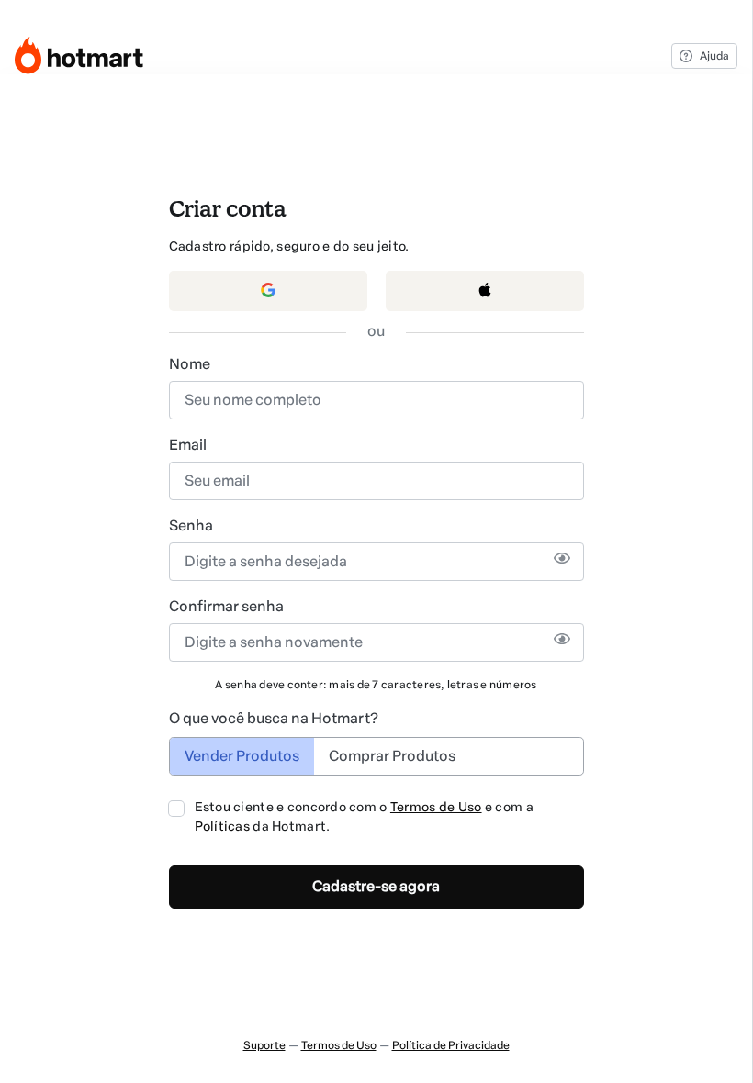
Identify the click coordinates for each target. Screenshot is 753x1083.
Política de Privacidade (451, 1045)
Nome (189, 364)
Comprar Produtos (392, 756)
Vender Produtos (242, 756)
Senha (191, 525)
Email (188, 444)
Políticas (223, 826)
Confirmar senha (226, 606)
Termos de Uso (436, 807)
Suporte (264, 1045)
